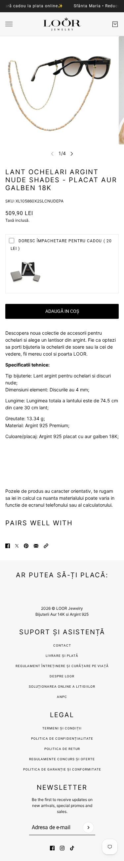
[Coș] (115, 24)
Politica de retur (62, 749)
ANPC (62, 697)
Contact (62, 645)
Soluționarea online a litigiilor (62, 686)
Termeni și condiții (62, 728)
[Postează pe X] (17, 546)
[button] (46, 545)
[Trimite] (88, 827)
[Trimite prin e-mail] (36, 545)
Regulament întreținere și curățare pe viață (62, 666)
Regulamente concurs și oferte (62, 759)
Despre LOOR (62, 676)
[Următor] (72, 153)
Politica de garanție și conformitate (62, 769)
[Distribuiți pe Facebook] (7, 545)
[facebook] (52, 848)
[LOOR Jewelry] (62, 24)
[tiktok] (72, 848)
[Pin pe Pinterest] (26, 545)
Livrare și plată (62, 656)
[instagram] (62, 848)
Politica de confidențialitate (62, 738)
